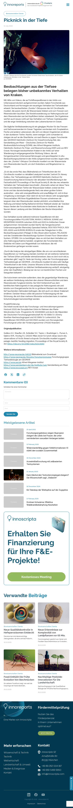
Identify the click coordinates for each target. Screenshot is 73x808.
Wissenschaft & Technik (16, 752)
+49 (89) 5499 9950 (51, 770)
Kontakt (8, 772)
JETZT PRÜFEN (46, 733)
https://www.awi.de (12, 362)
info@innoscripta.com (53, 774)
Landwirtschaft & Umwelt (17, 764)
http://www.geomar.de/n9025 (17, 354)
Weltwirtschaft (11, 760)
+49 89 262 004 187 (52, 766)
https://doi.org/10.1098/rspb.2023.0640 (25, 344)
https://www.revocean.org (16, 368)
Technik (8, 756)
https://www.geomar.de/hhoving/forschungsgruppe (27, 357)
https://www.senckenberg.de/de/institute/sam (25, 365)
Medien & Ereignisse (14, 768)
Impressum (31, 804)
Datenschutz (41, 804)
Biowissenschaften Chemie (14, 13)
